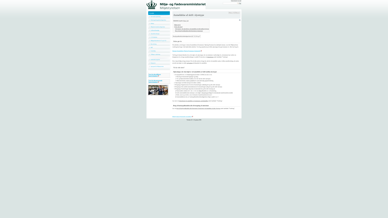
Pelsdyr (152, 23)
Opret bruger (234, 0)
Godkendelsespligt (155, 30)
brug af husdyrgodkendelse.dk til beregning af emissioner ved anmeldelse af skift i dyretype (198, 108)
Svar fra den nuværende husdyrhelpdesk (155, 81)
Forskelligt (153, 50)
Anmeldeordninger (155, 33)
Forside (151, 13)
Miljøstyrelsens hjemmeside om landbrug (182, 116)
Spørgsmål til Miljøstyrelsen (157, 66)
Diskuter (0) (232, 12)
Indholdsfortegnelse (155, 59)
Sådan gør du (177, 25)
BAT (152, 47)
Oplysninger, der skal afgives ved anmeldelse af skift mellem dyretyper (192, 29)
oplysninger (189, 63)
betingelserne (210, 57)
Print (240, 20)
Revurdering (154, 44)
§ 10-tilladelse (154, 37)
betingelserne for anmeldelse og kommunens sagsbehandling (193, 101)
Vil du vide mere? (178, 27)
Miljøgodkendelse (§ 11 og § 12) (158, 40)
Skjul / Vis (185, 20)
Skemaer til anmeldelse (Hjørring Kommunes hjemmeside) (186, 51)
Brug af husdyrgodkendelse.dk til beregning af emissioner (189, 31)
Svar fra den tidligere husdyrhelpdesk (155, 75)
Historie (237, 12)
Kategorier (153, 63)
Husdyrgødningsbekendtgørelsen (158, 20)
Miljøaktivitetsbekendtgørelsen (158, 26)
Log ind (239, 0)
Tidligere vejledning (155, 54)
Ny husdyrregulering (155, 16)
